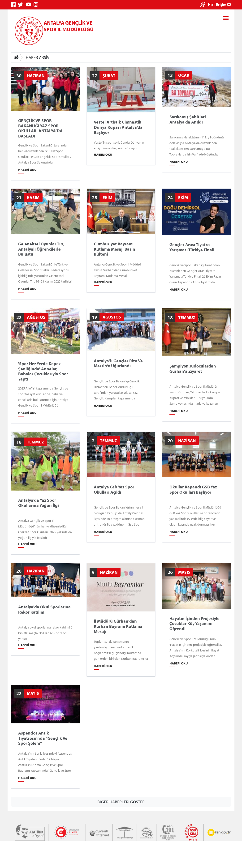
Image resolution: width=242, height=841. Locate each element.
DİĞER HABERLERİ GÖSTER (121, 801)
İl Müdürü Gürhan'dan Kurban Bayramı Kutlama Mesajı (118, 626)
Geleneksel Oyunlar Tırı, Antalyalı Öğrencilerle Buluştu (41, 249)
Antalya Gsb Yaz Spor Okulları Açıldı (114, 489)
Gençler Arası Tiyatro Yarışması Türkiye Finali (191, 247)
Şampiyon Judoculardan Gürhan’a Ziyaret (192, 368)
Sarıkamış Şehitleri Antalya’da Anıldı (187, 119)
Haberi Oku (27, 170)
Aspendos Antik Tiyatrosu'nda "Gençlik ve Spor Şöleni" (42, 738)
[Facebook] (14, 4)
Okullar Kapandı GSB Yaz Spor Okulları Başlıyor (193, 489)
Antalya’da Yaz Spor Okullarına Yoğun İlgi (38, 503)
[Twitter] (22, 4)
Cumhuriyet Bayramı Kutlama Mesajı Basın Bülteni (114, 249)
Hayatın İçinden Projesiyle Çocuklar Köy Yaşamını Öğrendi (194, 623)
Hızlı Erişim (217, 4)
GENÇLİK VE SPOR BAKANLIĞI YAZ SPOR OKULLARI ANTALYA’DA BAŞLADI (40, 128)
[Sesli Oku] (204, 5)
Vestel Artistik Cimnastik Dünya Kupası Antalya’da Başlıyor (118, 127)
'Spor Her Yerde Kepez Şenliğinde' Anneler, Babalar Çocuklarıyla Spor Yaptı (43, 371)
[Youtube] (30, 4)
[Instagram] (37, 4)
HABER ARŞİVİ (38, 57)
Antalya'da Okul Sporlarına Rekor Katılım (44, 609)
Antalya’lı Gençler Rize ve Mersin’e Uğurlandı (118, 363)
